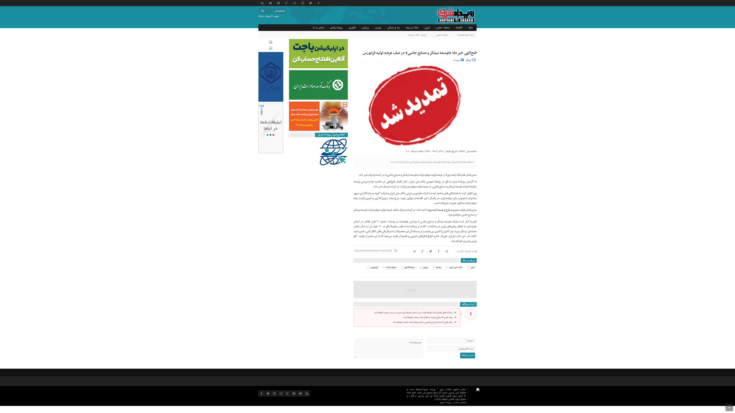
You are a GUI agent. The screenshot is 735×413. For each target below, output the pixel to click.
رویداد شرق (446, 402)
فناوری (352, 28)
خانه (470, 28)
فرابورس (374, 267)
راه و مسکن (393, 28)
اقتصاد (459, 28)
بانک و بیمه (412, 28)
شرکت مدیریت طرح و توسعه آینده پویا (447, 210)
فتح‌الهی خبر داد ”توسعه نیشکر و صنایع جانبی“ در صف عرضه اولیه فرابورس (420, 53)
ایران (472, 267)
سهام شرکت (391, 267)
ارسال (468, 60)
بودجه (438, 267)
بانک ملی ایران (455, 267)
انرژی (427, 28)
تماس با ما (318, 28)
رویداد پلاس (336, 28)
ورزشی (365, 28)
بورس (378, 28)
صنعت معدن (443, 28)
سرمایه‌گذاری (409, 267)
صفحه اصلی (442, 35)
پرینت (457, 59)
